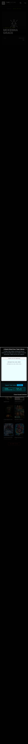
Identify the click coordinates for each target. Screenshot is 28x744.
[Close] (26, 349)
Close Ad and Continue (20, 394)
